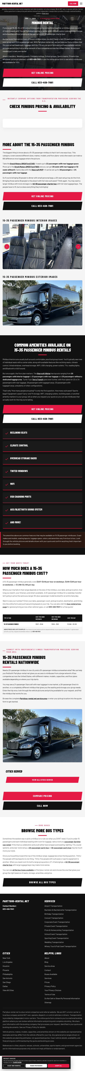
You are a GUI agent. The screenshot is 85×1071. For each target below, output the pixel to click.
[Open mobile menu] (81, 3)
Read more (45, 13)
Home (26, 18)
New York (6, 958)
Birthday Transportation (54, 914)
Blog (46, 962)
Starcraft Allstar (44, 373)
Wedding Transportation (54, 942)
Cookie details (17, 1062)
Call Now (73, 4)
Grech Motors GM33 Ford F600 (26, 167)
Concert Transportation (53, 918)
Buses (34, 18)
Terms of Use (49, 994)
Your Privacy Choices (52, 990)
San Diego (7, 982)
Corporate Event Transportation (57, 922)
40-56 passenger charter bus (45, 184)
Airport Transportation (53, 906)
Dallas (5, 986)
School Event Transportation (55, 934)
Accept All (58, 1065)
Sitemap (47, 1002)
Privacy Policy (50, 986)
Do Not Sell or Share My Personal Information (62, 998)
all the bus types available (23, 870)
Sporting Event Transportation (56, 938)
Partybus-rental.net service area (33, 698)
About (46, 958)
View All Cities (8, 990)
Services (47, 978)
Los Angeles (7, 962)
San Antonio (7, 978)
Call (42, 82)
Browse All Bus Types (42, 882)
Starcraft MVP (37, 170)
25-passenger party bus (39, 848)
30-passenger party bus (61, 848)
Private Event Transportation (56, 926)
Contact (47, 970)
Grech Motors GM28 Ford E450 (22, 163)
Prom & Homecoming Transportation (59, 930)
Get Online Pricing (43, 72)
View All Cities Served (42, 780)
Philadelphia (8, 974)
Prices (47, 982)
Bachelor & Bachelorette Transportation (60, 910)
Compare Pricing (42, 795)
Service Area (49, 966)
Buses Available (50, 974)
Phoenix (6, 970)
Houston (6, 966)
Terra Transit (37, 379)
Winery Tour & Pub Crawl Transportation (60, 946)
